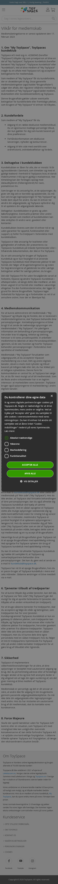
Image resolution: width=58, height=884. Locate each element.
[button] (29, 481)
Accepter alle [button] (30, 464)
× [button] (51, 396)
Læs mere (9, 431)
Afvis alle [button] (30, 473)
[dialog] (28, 442)
